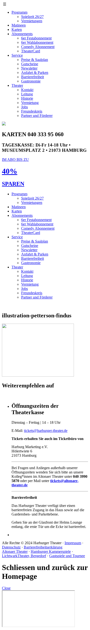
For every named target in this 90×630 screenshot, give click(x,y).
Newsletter (29, 68)
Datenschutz (11, 547)
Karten (17, 29)
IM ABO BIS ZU (15, 160)
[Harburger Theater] (4, 124)
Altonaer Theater (15, 551)
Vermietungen (31, 21)
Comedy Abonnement (37, 47)
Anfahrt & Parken (34, 73)
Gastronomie (31, 81)
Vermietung (30, 103)
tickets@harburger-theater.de (45, 431)
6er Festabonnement (36, 38)
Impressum (73, 543)
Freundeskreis (31, 111)
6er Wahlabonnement (37, 42)
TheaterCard (30, 51)
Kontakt (27, 90)
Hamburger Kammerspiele (51, 551)
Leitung (27, 94)
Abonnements (22, 34)
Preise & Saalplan (34, 60)
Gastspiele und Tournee (67, 556)
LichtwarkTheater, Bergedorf (24, 556)
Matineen (19, 25)
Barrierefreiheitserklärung (43, 547)
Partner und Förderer (37, 116)
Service (17, 55)
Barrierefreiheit (32, 77)
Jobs (24, 107)
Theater (17, 85)
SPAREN (13, 184)
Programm (19, 12)
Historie (27, 98)
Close (6, 588)
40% (9, 171)
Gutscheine (29, 64)
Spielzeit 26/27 (32, 17)
